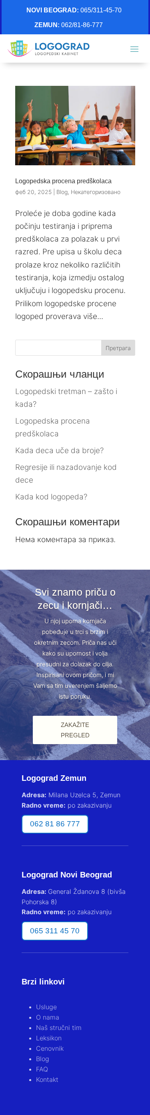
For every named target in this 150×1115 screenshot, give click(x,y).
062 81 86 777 (55, 824)
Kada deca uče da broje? (59, 450)
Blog (62, 191)
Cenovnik (50, 1048)
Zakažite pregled (75, 730)
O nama (47, 1017)
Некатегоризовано (95, 191)
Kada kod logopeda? (51, 496)
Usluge (46, 1007)
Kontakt (47, 1079)
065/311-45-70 (101, 10)
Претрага (118, 348)
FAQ (42, 1069)
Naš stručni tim (59, 1028)
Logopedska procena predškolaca (63, 181)
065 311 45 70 (55, 931)
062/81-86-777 (82, 25)
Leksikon (49, 1038)
